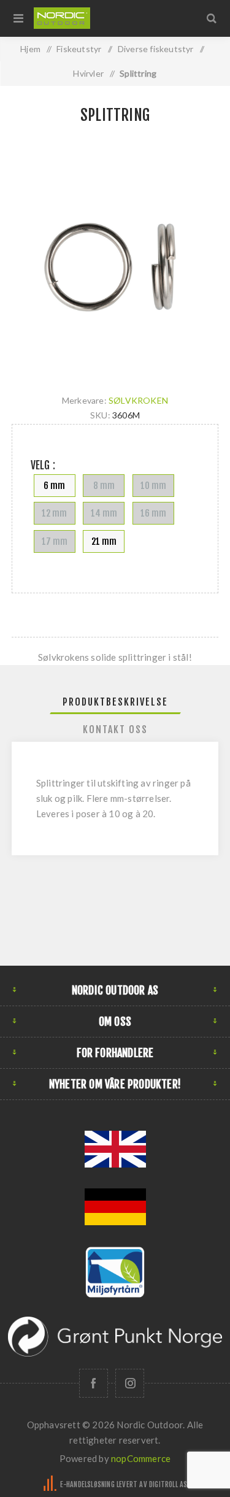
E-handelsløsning (87, 1484)
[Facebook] (93, 1383)
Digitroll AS (168, 1484)
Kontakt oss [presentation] (115, 729)
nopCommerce (141, 1458)
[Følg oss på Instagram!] (129, 1383)
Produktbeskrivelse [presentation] (115, 702)
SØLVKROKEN (138, 400)
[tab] (115, 702)
